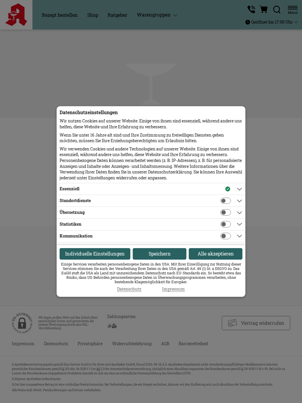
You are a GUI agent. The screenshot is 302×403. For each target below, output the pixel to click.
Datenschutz (129, 289)
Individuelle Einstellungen (95, 253)
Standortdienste (75, 200)
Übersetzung (72, 212)
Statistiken (70, 224)
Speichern (160, 253)
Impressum (173, 289)
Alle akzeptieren (216, 253)
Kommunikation (76, 236)
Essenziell (69, 188)
